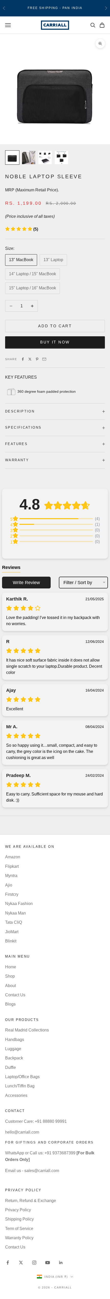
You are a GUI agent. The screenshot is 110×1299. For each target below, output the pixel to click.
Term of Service (19, 1228)
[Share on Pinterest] (37, 359)
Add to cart (55, 326)
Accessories (16, 1095)
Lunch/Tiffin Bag (20, 1086)
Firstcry (11, 894)
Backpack (14, 1058)
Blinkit (10, 941)
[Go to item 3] (45, 157)
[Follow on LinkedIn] (60, 1262)
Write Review (26, 582)
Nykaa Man (15, 913)
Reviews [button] (11, 567)
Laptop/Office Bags (22, 1077)
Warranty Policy (19, 1238)
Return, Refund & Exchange (30, 1200)
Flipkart (12, 866)
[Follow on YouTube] (47, 1262)
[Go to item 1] (12, 157)
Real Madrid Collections (27, 1030)
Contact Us (15, 995)
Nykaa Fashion (19, 903)
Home (10, 967)
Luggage (13, 1049)
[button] (21, 229)
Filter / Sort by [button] (77, 582)
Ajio (8, 885)
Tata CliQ (13, 922)
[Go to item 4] (61, 157)
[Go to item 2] (28, 157)
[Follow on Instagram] (34, 1262)
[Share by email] (44, 359)
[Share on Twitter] (30, 359)
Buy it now (55, 342)
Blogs (10, 1004)
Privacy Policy (18, 1210)
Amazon (12, 857)
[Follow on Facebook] (7, 1262)
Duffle (10, 1067)
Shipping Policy (19, 1219)
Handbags (14, 1039)
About (10, 985)
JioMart (11, 932)
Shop (10, 976)
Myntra (11, 875)
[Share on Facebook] (23, 359)
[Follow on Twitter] (21, 1262)
